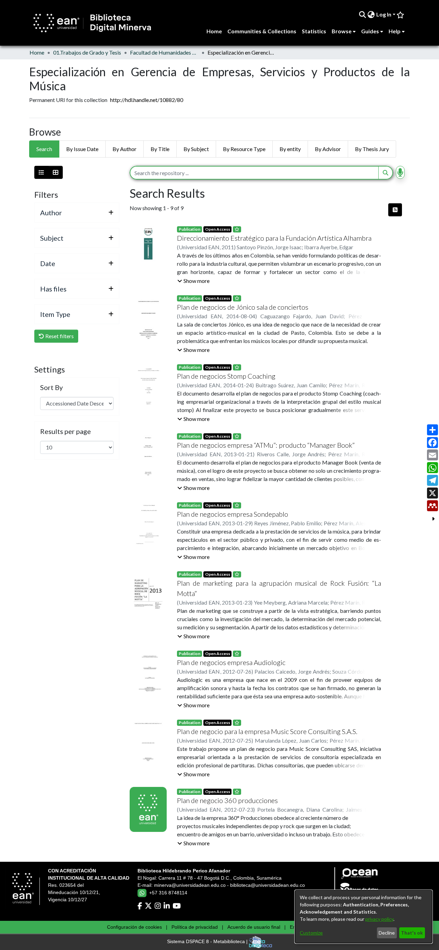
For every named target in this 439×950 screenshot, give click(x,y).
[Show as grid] (55, 172)
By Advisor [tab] (328, 149)
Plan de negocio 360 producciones (227, 800)
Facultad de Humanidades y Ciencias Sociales (164, 52)
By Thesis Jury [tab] (372, 149)
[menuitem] (371, 14)
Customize (311, 933)
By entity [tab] (290, 149)
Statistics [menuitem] (314, 31)
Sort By (51, 387)
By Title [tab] (160, 149)
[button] (193, 280)
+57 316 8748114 (168, 892)
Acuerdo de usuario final (253, 927)
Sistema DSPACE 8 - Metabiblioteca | (208, 942)
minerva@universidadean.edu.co (190, 885)
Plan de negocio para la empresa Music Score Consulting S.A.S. (267, 731)
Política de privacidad (194, 927)
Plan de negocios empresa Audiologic (231, 662)
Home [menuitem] (214, 31)
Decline (387, 933)
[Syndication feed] (395, 209)
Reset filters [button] (59, 336)
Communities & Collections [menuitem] (261, 31)
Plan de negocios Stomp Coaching (226, 376)
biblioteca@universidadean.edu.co (267, 885)
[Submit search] (362, 14)
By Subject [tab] (196, 149)
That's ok (412, 933)
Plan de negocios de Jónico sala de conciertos (242, 307)
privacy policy (379, 919)
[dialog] (363, 916)
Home (36, 52)
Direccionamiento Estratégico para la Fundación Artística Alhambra (274, 238)
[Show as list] (41, 172)
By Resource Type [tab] (244, 149)
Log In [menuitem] (383, 14)
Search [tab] (44, 149)
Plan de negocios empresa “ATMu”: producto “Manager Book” (266, 445)
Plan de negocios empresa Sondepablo (232, 514)
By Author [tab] (124, 149)
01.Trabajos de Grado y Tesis (87, 52)
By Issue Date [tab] (82, 149)
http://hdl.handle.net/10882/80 (146, 99)
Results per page (65, 431)
